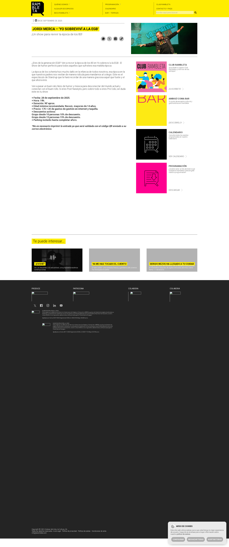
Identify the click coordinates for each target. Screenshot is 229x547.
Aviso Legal (57, 531)
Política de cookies (84, 531)
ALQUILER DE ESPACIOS (63, 9)
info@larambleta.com (39, 533)
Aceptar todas (215, 539)
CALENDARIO (110, 9)
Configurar (178, 539)
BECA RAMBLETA (61, 13)
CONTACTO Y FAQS (164, 9)
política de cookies (183, 534)
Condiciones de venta (99, 531)
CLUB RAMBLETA (163, 4)
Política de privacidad (69, 531)
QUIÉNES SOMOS (61, 4)
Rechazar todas (195, 539)
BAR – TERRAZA (111, 13)
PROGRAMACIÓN (112, 4)
